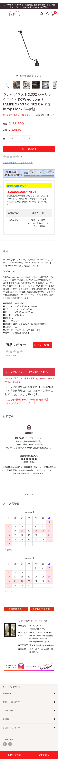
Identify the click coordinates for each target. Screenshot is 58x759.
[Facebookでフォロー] (5, 744)
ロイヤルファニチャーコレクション (17, 115)
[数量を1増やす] (30, 139)
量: (4, 138)
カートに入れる (29, 149)
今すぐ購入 (43, 754)
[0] (53, 14)
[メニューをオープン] (4, 14)
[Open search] (41, 13)
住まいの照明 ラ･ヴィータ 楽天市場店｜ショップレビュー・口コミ (28, 401)
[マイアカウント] (47, 13)
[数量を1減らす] (12, 139)
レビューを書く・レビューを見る (18, 162)
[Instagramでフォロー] (10, 744)
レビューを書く (43, 344)
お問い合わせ (14, 754)
